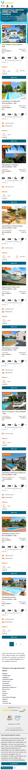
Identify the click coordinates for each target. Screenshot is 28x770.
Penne (4, 691)
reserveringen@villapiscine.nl (14, 730)
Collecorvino (6, 681)
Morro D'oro (6, 689)
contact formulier (14, 659)
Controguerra (6, 685)
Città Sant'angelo (7, 679)
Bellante (4, 673)
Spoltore (5, 699)
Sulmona (5, 701)
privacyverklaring (19, 760)
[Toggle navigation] (12, 6)
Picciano (5, 693)
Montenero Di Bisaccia (9, 687)
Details (14, 768)
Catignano (5, 677)
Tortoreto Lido (6, 703)
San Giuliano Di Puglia (9, 697)
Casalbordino (6, 675)
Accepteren (14, 763)
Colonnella (5, 683)
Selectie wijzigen (7, 768)
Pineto (4, 695)
